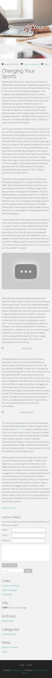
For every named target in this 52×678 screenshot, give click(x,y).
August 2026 (8, 620)
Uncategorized (9, 634)
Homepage (7, 594)
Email (5, 535)
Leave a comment (31, 64)
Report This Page (9, 508)
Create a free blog (10, 585)
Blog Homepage (9, 590)
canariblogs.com (16, 670)
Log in (4, 651)
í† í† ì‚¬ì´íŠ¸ (20, 429)
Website (6, 540)
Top (22, 665)
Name (5, 529)
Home (46, 64)
